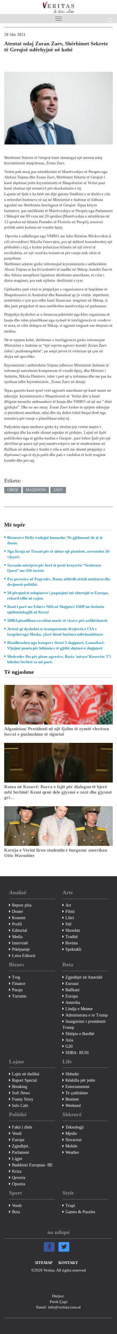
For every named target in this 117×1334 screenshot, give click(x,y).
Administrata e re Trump (86, 1015)
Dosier (17, 911)
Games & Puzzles (80, 1212)
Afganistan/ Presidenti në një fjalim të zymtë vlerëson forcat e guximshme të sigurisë (56, 731)
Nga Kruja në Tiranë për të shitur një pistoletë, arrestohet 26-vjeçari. (58, 554)
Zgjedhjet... (22, 1146)
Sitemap (43, 1262)
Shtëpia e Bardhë (79, 1034)
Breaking (19, 1086)
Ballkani (72, 990)
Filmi (70, 911)
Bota (16, 1212)
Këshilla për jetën (80, 1080)
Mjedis (71, 1133)
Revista (71, 943)
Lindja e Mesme (79, 1009)
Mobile (71, 1146)
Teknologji (74, 1127)
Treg (16, 977)
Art (68, 905)
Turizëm (19, 996)
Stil (68, 924)
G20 (69, 1046)
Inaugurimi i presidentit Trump (84, 1024)
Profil (17, 924)
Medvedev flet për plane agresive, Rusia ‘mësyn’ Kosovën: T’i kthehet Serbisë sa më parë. (59, 659)
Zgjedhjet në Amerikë (83, 977)
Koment (19, 918)
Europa (71, 996)
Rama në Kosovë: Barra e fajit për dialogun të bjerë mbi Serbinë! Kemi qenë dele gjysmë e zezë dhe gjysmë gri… (58, 792)
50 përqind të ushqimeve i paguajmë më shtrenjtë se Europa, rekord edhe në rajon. (58, 595)
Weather (72, 1152)
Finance (18, 983)
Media (17, 936)
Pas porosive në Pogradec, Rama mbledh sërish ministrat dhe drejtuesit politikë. (58, 582)
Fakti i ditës (22, 1127)
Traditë (71, 936)
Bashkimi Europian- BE (32, 1165)
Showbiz (72, 930)
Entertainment (77, 1086)
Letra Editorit (23, 955)
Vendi (17, 1133)
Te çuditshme (76, 1093)
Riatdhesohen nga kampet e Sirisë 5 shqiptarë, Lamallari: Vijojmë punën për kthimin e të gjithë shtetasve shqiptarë (55, 645)
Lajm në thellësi (25, 1074)
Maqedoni (36, 490)
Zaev (58, 490)
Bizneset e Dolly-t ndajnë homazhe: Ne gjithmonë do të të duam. (55, 540)
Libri (69, 918)
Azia (69, 1040)
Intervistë (20, 943)
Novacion (73, 1140)
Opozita (18, 1184)
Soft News (21, 1093)
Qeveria (18, 1177)
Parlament (20, 1152)
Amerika (72, 1002)
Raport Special (24, 1080)
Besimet (72, 1099)
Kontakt (68, 1262)
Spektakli (73, 949)
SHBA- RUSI (77, 1052)
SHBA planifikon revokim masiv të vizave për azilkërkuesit (57, 620)
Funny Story (22, 1099)
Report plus (22, 905)
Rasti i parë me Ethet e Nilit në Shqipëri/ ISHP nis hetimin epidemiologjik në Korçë (55, 609)
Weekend (73, 1105)
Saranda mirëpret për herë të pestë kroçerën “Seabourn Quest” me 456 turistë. (54, 568)
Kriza (16, 1171)
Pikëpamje (21, 949)
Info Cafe (20, 1105)
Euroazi (72, 983)
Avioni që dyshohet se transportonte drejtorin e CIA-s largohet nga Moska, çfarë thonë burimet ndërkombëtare (55, 632)
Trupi (70, 1205)
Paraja (17, 990)
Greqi (12, 490)
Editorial (19, 930)
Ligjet (17, 1158)
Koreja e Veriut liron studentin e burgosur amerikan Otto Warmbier (55, 853)
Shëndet (72, 1074)
